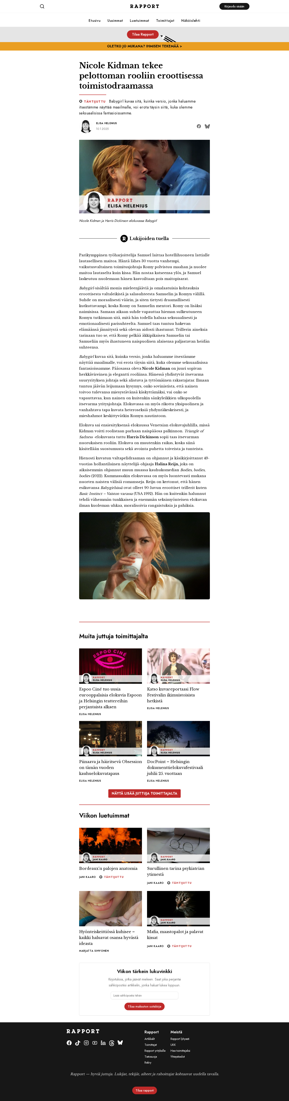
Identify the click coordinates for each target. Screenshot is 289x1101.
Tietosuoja (150, 1056)
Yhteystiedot (178, 1056)
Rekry (147, 1062)
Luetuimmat (139, 20)
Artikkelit (149, 1039)
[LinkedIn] (103, 1043)
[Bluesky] (120, 1043)
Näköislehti (190, 20)
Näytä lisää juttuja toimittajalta (144, 793)
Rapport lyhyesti (180, 1039)
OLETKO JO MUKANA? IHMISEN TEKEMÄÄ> (144, 46)
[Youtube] (94, 1043)
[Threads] (111, 1043)
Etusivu (95, 20)
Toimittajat (165, 20)
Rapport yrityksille (154, 1051)
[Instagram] (86, 1043)
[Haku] (75, 6)
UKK (173, 1045)
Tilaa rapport (145, 1090)
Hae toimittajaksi (180, 1051)
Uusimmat (115, 20)
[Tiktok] (77, 1043)
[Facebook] (69, 1043)
